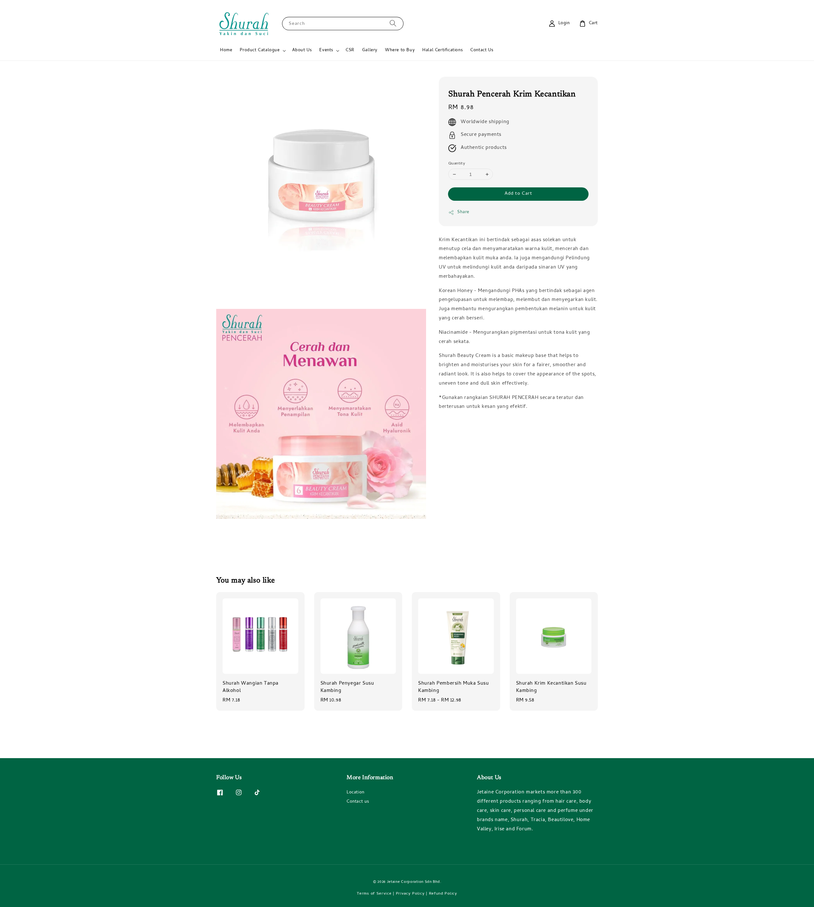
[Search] (393, 23)
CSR (350, 50)
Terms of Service (374, 893)
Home (226, 50)
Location (355, 793)
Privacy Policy (410, 893)
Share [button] (463, 212)
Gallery (369, 50)
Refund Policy (443, 893)
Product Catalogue (259, 50)
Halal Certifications (442, 50)
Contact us (358, 802)
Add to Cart (518, 194)
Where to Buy (400, 50)
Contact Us (481, 50)
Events (326, 50)
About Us (302, 50)
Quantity (456, 164)
